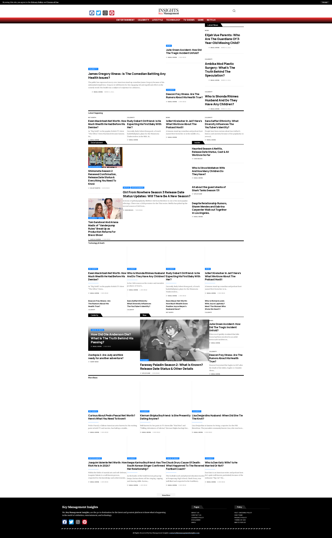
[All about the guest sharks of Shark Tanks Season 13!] (237, 190)
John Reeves (129, 210)
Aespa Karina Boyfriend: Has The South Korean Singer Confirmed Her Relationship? (146, 466)
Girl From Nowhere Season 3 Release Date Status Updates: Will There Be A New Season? (157, 194)
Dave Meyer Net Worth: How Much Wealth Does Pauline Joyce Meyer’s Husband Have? (177, 305)
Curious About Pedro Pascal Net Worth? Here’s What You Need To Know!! (111, 417)
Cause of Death (97, 330)
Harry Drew (94, 362)
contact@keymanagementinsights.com (184, 533)
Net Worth (92, 117)
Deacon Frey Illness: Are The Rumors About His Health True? (184, 95)
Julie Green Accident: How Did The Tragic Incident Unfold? (183, 51)
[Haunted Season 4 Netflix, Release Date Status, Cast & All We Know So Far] (237, 152)
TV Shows (144, 360)
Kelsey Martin (95, 188)
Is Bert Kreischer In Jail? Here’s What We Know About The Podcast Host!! (184, 124)
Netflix (126, 188)
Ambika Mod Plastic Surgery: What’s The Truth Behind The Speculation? (220, 69)
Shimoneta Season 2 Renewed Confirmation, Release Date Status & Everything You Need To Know (102, 177)
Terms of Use (52, 2)
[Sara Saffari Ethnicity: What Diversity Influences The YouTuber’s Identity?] (159, 304)
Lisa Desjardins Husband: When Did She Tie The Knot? (217, 417)
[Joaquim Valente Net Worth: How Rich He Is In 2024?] (107, 447)
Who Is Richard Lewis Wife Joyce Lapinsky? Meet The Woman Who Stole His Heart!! (215, 305)
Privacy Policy (37, 2)
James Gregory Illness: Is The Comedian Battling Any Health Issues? (127, 75)
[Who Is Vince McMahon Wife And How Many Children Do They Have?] (237, 171)
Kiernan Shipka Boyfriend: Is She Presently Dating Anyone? (165, 417)
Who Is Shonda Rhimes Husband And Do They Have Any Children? (221, 100)
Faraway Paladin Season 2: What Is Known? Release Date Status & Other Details (171, 366)
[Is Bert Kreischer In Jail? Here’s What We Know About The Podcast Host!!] (224, 258)
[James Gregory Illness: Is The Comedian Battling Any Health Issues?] (127, 46)
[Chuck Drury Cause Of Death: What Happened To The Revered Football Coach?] (185, 447)
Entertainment (95, 167)
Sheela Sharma (95, 239)
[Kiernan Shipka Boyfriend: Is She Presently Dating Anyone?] (166, 396)
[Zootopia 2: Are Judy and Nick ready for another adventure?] (133, 358)
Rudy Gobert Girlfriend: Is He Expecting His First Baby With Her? (144, 124)
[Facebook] (91, 13)
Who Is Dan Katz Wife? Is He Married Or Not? (221, 464)
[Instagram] (105, 13)
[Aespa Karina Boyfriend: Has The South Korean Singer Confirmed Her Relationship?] (146, 447)
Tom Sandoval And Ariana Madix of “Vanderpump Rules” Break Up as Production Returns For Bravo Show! (103, 228)
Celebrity (93, 69)
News (169, 46)
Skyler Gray (198, 194)
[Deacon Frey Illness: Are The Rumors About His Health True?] (185, 79)
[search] (237, 11)
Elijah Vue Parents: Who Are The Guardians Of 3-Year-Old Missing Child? (222, 39)
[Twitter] (98, 13)
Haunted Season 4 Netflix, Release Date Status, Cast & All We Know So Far (210, 152)
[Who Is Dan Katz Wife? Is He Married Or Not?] (224, 447)
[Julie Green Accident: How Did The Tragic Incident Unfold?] (185, 35)
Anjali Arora (98, 92)
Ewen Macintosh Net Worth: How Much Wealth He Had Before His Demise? (107, 124)
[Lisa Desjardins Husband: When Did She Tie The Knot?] (218, 396)
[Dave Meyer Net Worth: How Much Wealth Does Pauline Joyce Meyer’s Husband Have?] (198, 304)
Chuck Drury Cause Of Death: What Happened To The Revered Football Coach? (185, 466)
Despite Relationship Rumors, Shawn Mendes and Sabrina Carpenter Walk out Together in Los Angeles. (209, 208)
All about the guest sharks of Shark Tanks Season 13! (209, 188)
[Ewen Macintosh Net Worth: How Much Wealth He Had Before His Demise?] (107, 258)
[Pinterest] (111, 13)
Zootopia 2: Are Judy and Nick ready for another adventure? (105, 356)
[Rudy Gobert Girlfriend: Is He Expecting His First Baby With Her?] (185, 258)
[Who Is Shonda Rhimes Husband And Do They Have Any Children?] (146, 258)
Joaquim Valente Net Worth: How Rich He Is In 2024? (107, 464)
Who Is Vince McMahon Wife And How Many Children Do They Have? (208, 171)
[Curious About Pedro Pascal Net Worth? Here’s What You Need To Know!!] (114, 396)
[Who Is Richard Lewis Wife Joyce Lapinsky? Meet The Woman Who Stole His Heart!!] (237, 304)
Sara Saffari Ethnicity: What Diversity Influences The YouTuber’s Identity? (221, 124)
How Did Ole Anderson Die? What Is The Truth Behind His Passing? (112, 338)
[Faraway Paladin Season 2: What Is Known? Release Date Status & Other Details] (174, 340)
